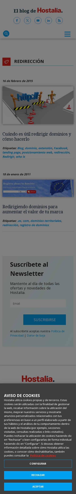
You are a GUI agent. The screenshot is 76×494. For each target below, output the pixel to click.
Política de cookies (43, 455)
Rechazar (38, 475)
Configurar (38, 463)
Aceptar (38, 486)
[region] (38, 438)
